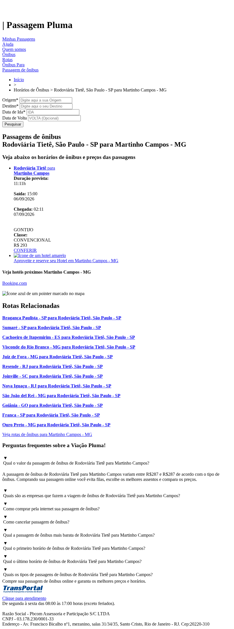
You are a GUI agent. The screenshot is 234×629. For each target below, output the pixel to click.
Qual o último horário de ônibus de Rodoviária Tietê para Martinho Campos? (72, 559)
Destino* (10, 105)
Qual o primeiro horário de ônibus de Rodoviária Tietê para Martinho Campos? (74, 546)
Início (19, 79)
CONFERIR (25, 250)
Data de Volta (14, 118)
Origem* (10, 99)
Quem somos (14, 49)
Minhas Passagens (18, 39)
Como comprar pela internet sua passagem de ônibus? (51, 506)
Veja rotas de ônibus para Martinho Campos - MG (47, 434)
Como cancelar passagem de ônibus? (36, 519)
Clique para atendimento (24, 598)
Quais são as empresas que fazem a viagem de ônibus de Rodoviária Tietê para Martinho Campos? (91, 493)
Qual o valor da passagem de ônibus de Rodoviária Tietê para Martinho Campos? (76, 460)
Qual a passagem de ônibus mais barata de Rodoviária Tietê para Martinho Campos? (79, 533)
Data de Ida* (13, 112)
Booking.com (14, 283)
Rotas (7, 59)
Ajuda (7, 44)
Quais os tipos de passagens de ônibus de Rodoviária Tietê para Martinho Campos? (78, 572)
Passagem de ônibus (20, 69)
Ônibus (8, 54)
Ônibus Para (13, 64)
